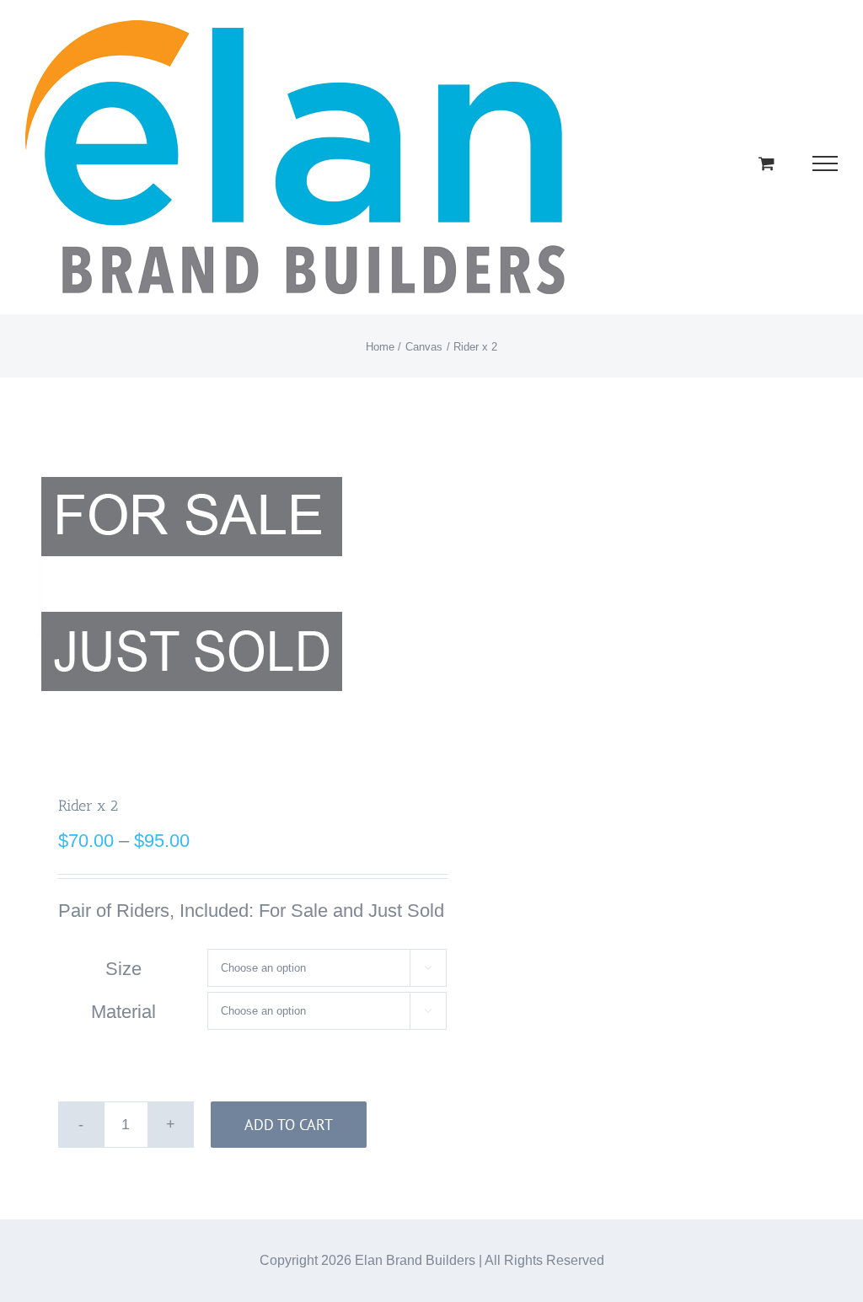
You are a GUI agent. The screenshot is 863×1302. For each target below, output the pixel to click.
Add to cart (288, 1124)
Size (123, 968)
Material (123, 1011)
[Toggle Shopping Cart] (766, 163)
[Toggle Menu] (825, 163)
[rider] (220, 584)
